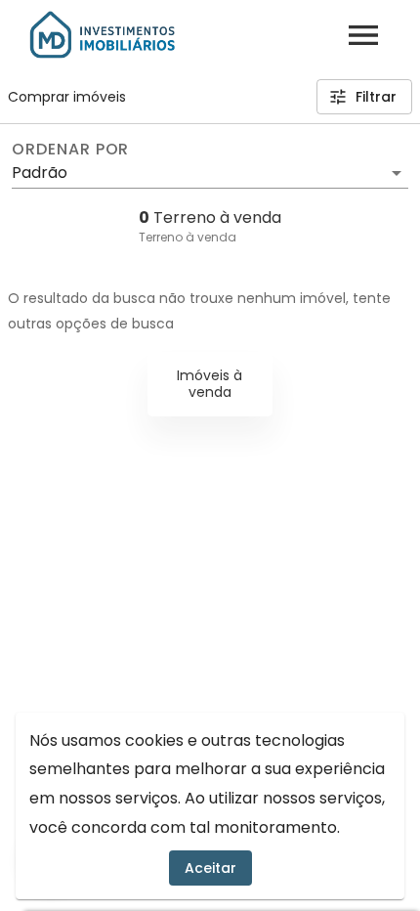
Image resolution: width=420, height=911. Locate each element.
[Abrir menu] (363, 35)
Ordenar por (70, 149)
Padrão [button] (39, 172)
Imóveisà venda (209, 384)
